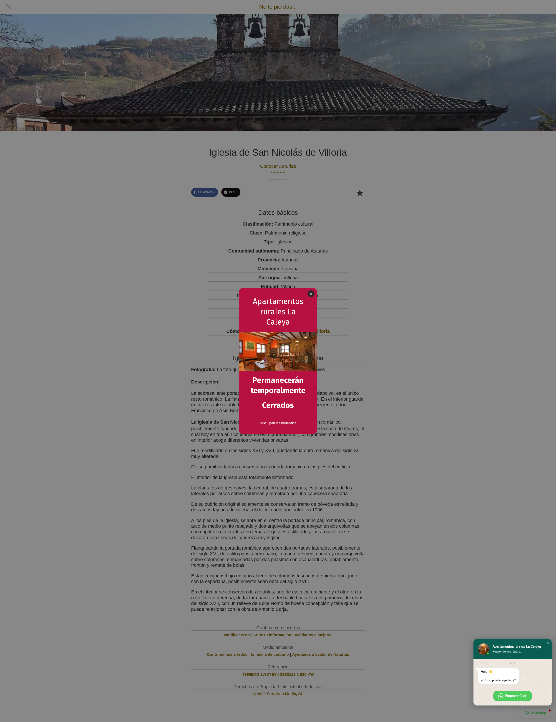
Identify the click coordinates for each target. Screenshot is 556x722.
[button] (548, 643)
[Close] (311, 293)
